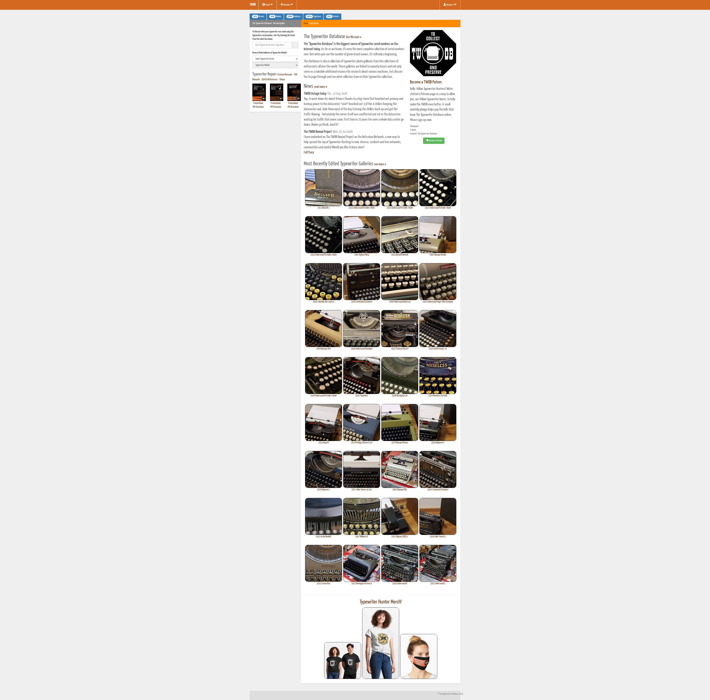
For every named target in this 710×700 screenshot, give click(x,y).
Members (450, 5)
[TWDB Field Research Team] (418, 656)
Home (306, 23)
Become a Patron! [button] (435, 140)
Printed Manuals (285, 74)
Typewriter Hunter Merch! (381, 602)
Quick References (270, 79)
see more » (380, 164)
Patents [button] (333, 16)
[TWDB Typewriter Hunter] (342, 660)
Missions (286, 5)
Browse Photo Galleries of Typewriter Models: (269, 53)
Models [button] (276, 16)
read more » (320, 87)
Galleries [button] (294, 16)
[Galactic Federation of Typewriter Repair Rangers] (380, 643)
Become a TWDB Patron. (426, 82)
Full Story (309, 152)
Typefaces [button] (314, 16)
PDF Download (258, 107)
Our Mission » (353, 37)
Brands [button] (258, 16)
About (267, 5)
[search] (275, 59)
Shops (282, 79)
